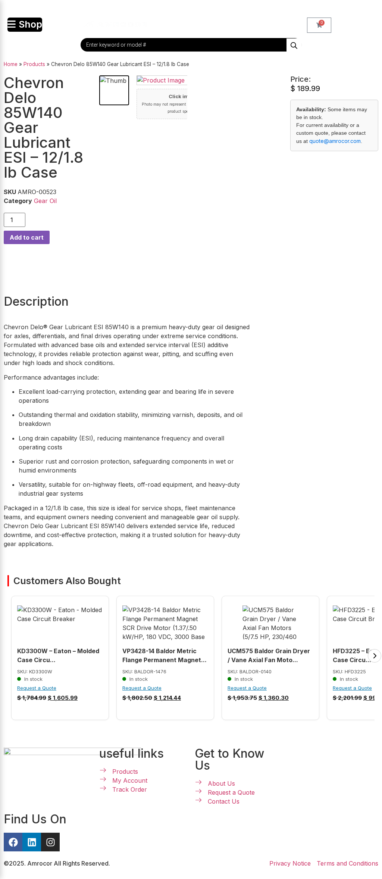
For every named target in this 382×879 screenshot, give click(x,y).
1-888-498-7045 (195, 9)
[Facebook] (13, 842)
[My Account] (162, 23)
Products (34, 64)
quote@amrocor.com (335, 141)
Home (11, 64)
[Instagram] (50, 842)
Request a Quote (36, 688)
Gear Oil (45, 201)
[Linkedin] (31, 842)
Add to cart (27, 237)
